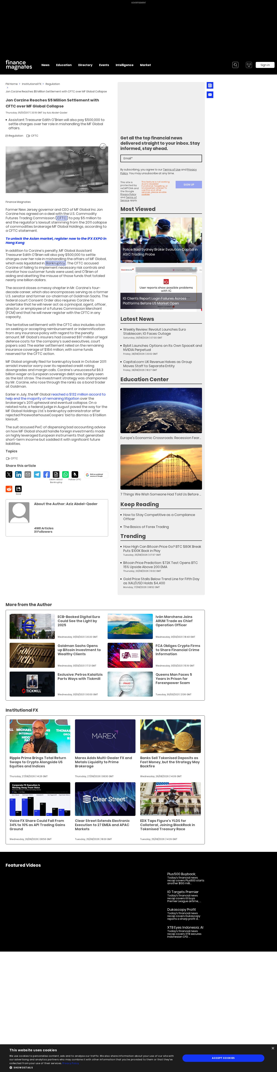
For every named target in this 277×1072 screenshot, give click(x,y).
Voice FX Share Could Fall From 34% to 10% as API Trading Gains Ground (37, 824)
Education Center (144, 379)
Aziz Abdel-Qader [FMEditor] (57, 112)
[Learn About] (56, 477)
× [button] (272, 1048)
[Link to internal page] (19, 512)
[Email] (27, 474)
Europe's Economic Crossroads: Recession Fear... (160, 437)
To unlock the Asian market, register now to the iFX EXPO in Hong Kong (56, 240)
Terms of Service (128, 199)
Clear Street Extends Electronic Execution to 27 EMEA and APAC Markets (102, 824)
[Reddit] (9, 489)
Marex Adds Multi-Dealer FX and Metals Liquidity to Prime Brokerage (103, 761)
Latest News (137, 319)
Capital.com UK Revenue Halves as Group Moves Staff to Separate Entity (157, 364)
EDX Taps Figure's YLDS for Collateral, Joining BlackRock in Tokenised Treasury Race (167, 824)
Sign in (265, 65)
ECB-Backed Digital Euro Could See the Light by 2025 (79, 620)
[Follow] (75, 476)
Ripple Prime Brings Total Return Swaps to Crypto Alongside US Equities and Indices (38, 761)
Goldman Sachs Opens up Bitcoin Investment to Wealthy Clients (79, 649)
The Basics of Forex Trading (146, 527)
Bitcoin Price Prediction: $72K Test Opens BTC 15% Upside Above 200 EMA (160, 565)
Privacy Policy (128, 194)
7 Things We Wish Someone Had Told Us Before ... (160, 494)
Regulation (53, 84)
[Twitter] (9, 474)
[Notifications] (249, 65)
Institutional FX (31, 84)
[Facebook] (46, 474)
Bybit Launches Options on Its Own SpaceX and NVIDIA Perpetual (162, 348)
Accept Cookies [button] (223, 1058)
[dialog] (138, 1058)
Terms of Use (172, 169)
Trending (133, 536)
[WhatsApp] (65, 474)
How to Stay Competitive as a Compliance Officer (159, 517)
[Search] (235, 65)
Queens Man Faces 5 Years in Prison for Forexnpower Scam (174, 678)
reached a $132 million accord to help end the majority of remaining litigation (56, 396)
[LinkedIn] (18, 474)
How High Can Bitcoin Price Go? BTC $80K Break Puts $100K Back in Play (162, 549)
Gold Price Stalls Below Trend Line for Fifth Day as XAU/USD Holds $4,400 (161, 581)
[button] (92, 1067)
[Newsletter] (210, 85)
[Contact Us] (210, 94)
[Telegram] (37, 474)
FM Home (12, 84)
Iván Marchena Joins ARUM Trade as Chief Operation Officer (174, 620)
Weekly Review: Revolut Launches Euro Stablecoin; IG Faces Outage (154, 331)
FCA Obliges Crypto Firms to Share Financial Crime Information (178, 649)
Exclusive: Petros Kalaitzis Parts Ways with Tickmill (80, 676)
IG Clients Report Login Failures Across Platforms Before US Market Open (154, 301)
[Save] (18, 490)
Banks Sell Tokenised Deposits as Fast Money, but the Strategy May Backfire (170, 761)
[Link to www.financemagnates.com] (161, 240)
